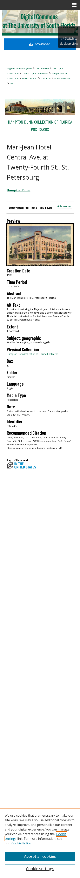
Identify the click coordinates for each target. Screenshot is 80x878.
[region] (40, 843)
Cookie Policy (21, 843)
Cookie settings (40, 868)
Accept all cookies (40, 856)
